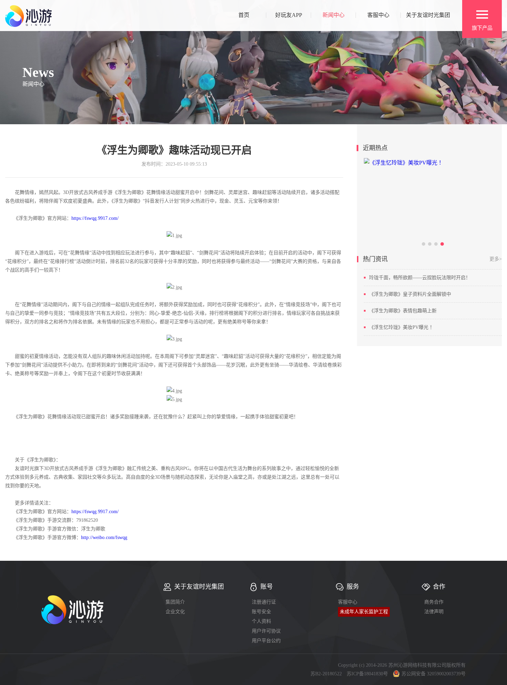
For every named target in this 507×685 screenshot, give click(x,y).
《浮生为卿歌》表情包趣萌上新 (403, 310)
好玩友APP (288, 15)
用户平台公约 (266, 640)
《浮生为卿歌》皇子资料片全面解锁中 (410, 294)
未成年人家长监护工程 (364, 611)
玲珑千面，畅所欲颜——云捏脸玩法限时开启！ (419, 277)
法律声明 (434, 611)
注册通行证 (264, 602)
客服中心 (378, 15)
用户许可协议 (266, 631)
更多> (495, 259)
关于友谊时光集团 (428, 15)
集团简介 (175, 602)
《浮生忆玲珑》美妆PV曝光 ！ (402, 327)
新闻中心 (333, 15)
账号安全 (261, 611)
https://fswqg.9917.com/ (95, 218)
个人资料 (261, 621)
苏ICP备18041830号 (367, 673)
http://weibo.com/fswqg (104, 537)
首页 (243, 15)
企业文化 (175, 611)
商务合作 (434, 602)
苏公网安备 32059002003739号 (433, 673)
